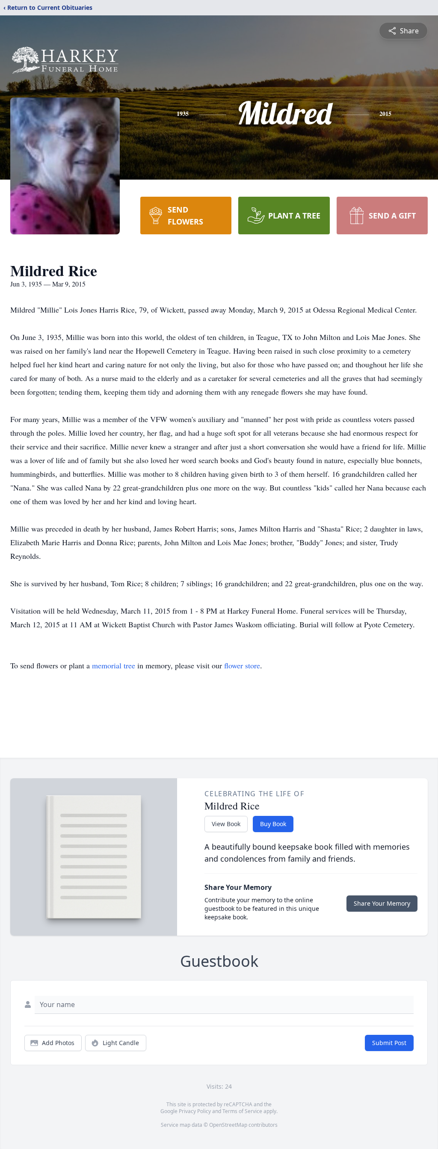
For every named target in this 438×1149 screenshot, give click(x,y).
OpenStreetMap (228, 1124)
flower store (242, 665)
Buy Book (273, 824)
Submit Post (389, 1043)
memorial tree (113, 665)
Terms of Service (242, 1111)
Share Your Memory (382, 903)
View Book (226, 824)
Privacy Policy (195, 1111)
